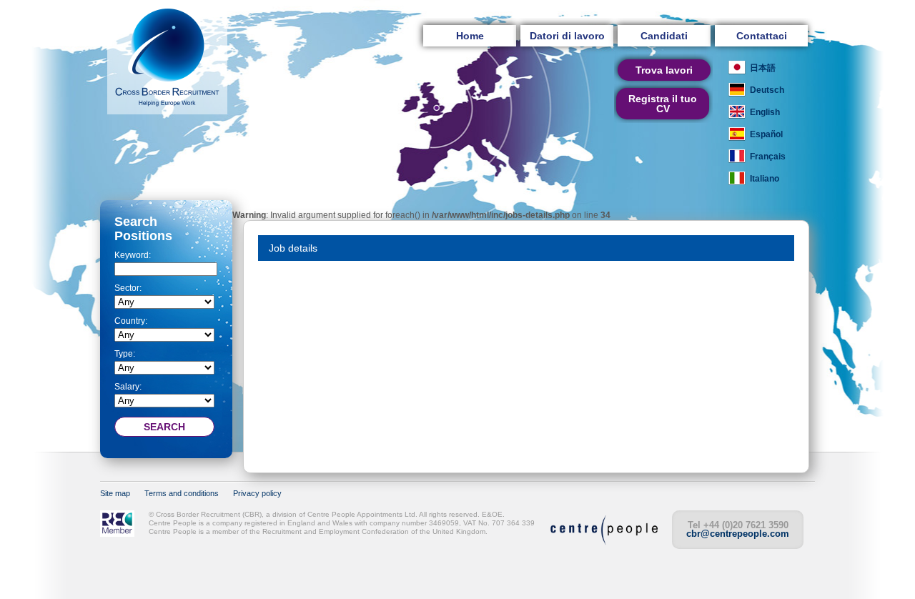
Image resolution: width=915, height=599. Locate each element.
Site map (115, 493)
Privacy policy (257, 493)
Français (768, 157)
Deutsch (767, 90)
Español (766, 134)
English (765, 112)
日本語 (763, 68)
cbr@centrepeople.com (737, 533)
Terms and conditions (181, 493)
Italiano (764, 179)
